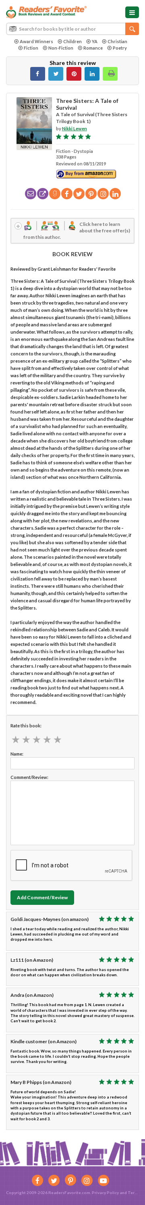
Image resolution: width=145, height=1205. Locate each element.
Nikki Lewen (74, 128)
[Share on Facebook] (37, 74)
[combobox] (72, 28)
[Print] (110, 74)
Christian (117, 41)
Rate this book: (25, 725)
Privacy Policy (105, 1192)
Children (72, 41)
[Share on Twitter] (55, 74)
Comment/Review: (29, 777)
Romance (93, 47)
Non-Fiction (60, 47)
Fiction (31, 47)
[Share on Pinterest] (73, 74)
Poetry (120, 47)
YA (94, 41)
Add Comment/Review (42, 897)
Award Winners (36, 41)
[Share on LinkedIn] (92, 74)
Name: (16, 753)
